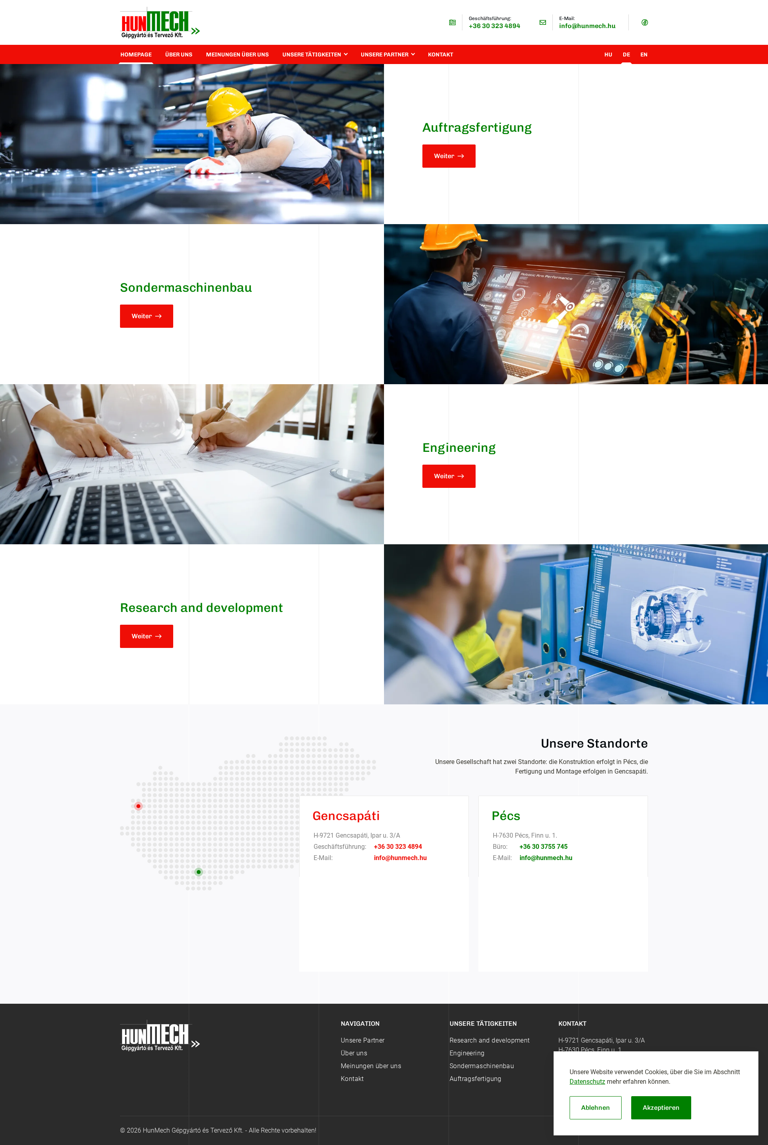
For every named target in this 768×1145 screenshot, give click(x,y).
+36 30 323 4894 (494, 26)
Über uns (178, 54)
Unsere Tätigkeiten (311, 54)
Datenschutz (587, 1081)
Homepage (136, 54)
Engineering (467, 1053)
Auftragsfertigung (476, 1079)
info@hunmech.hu (587, 26)
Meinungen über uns (237, 54)
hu (608, 54)
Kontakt (440, 54)
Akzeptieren (661, 1107)
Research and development (490, 1040)
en (644, 54)
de (626, 54)
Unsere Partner (384, 54)
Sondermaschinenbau (482, 1066)
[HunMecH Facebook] (645, 22)
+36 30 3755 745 (544, 846)
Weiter (444, 156)
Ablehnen (595, 1107)
